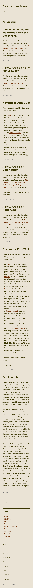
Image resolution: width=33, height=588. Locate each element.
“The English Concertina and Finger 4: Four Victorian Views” (16, 222)
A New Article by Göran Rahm (13, 168)
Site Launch (10, 377)
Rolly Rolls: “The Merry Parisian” (13, 83)
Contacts (7, 534)
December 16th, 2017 (16, 249)
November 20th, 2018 (16, 102)
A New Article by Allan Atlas (13, 208)
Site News (7, 519)
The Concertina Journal (15, 6)
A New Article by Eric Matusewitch (16, 69)
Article (9, 115)
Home (6, 516)
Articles (7, 521)
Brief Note (9, 145)
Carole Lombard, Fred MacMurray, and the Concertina (16, 32)
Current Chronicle (15, 132)
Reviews (7, 529)
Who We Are (8, 536)
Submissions (8, 531)
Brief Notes (8, 524)
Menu (5, 11)
